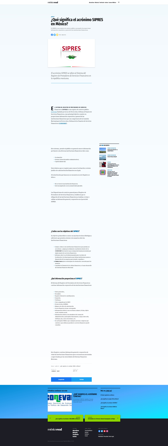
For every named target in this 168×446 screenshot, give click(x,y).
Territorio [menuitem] (101, 2)
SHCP (58, 371)
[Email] (57, 35)
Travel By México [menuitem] (88, 430)
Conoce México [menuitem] (112, 2)
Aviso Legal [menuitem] (111, 436)
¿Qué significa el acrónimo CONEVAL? (58, 394)
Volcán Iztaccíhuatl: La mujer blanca (107, 148)
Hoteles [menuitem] (86, 432)
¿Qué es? (52, 16)
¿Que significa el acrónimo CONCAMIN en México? (67, 418)
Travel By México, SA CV (68, 441)
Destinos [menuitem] (87, 434)
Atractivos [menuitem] (91, 2)
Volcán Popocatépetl (105, 154)
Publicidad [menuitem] (100, 436)
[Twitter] (55, 35)
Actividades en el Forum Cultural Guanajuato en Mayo (101, 418)
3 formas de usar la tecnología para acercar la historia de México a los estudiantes (109, 163)
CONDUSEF (54, 371)
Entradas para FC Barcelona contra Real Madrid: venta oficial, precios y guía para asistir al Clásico (109, 171)
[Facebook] (52, 35)
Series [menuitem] (106, 2)
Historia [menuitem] (97, 2)
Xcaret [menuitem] (86, 436)
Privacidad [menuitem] (106, 436)
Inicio (52, 366)
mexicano (54, 112)
